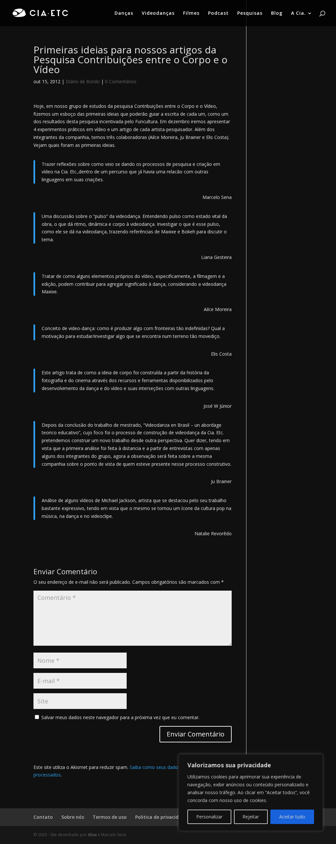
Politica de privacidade (161, 817)
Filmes (191, 13)
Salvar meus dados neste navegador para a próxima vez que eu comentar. (120, 717)
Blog (277, 13)
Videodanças (158, 13)
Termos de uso (110, 817)
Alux (92, 834)
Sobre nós (72, 817)
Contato (43, 817)
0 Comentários (120, 81)
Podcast (218, 13)
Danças (124, 13)
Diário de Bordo (83, 81)
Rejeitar (250, 817)
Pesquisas (249, 13)
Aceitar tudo (292, 817)
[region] (250, 792)
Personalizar (209, 817)
